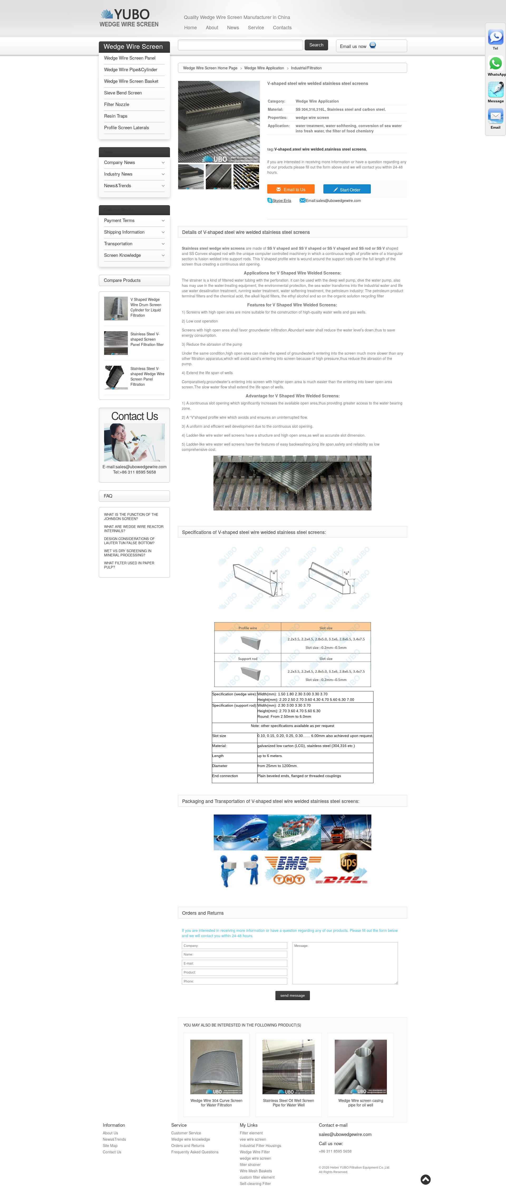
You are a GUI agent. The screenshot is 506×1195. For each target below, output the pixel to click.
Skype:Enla (282, 200)
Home (190, 27)
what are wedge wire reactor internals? (133, 528)
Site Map (110, 1145)
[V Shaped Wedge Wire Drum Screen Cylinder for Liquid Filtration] (116, 308)
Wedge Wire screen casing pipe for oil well (360, 1103)
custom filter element (257, 1177)
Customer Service (118, 209)
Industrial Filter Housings (260, 1145)
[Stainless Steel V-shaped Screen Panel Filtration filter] (116, 343)
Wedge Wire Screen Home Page (210, 67)
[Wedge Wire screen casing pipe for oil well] (361, 1067)
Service (256, 27)
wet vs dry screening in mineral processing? (127, 552)
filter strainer (250, 1164)
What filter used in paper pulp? (129, 565)
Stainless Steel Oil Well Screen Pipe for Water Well (288, 1103)
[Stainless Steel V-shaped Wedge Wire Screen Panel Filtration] (116, 377)
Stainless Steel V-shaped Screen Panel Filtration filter (147, 339)
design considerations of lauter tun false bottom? (129, 540)
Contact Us (112, 1151)
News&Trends (114, 1139)
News (233, 27)
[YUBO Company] (130, 17)
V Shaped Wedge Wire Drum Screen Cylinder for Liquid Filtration (145, 307)
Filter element (251, 1132)
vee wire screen (253, 1139)
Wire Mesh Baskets (256, 1170)
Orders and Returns (188, 1145)
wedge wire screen (255, 1158)
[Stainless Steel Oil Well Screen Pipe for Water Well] (288, 1067)
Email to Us (294, 189)
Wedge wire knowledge (190, 1139)
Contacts (282, 27)
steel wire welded (308, 149)
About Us (110, 1132)
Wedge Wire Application (264, 67)
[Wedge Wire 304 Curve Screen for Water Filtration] (216, 1067)
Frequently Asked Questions (194, 1151)
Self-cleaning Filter (255, 1183)
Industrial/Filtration (306, 67)
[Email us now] (372, 44)
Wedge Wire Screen (133, 46)
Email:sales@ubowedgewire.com (333, 200)
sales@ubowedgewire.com (345, 1134)
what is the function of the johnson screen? (131, 516)
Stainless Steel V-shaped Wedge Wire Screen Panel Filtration (147, 376)
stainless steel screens (345, 149)
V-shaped (282, 149)
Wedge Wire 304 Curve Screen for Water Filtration (216, 1103)
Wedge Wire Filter (255, 1151)
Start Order (350, 190)
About (212, 27)
